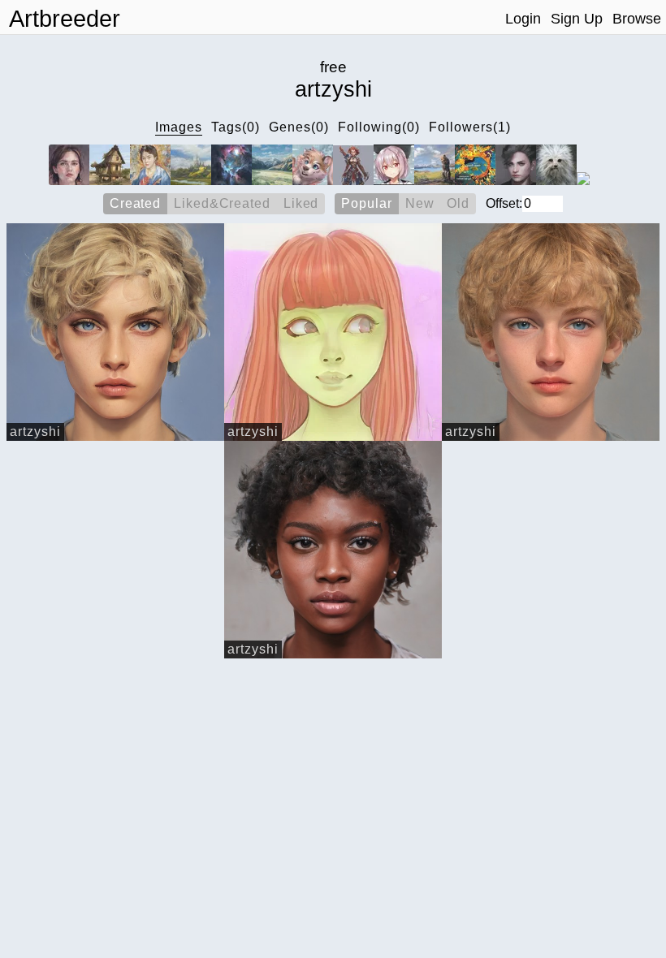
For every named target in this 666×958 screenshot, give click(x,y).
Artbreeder (64, 19)
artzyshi (35, 431)
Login (523, 19)
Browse (636, 19)
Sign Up (577, 19)
